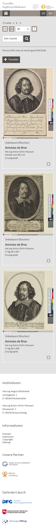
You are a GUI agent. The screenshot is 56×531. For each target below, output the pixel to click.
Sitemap (6, 442)
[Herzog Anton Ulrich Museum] (46, 8)
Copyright (7, 439)
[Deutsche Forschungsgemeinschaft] (28, 504)
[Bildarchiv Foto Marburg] (28, 476)
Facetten (13, 59)
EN (50, 13)
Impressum (8, 436)
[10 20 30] (23, 29)
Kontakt (6, 433)
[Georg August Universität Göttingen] (28, 466)
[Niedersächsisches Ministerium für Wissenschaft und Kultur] (28, 514)
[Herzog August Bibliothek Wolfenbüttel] (34, 8)
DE (43, 13)
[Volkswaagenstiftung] (28, 524)
